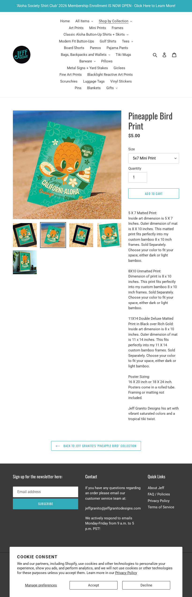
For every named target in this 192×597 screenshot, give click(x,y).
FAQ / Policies (159, 494)
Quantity (134, 168)
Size (131, 149)
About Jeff (156, 488)
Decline (146, 585)
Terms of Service (161, 507)
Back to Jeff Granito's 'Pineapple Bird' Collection (100, 445)
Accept (93, 585)
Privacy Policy (126, 573)
